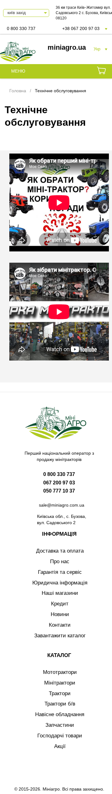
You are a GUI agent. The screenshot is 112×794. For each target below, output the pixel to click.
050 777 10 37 (59, 490)
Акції (60, 746)
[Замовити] (101, 71)
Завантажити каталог (60, 636)
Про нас (59, 561)
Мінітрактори (59, 683)
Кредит (59, 604)
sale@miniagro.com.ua (61, 505)
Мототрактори (60, 672)
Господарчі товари (59, 736)
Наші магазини (60, 593)
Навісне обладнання (59, 714)
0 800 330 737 (21, 28)
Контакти (60, 625)
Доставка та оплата (60, 551)
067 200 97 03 (59, 482)
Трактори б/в (59, 704)
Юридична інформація (59, 583)
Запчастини (59, 725)
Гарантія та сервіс (60, 572)
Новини (60, 614)
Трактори (60, 693)
